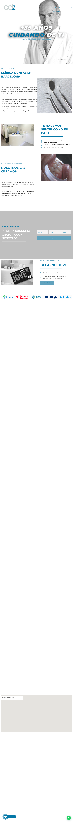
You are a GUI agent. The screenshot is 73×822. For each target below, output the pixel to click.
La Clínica (56, 7)
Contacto (56, 11)
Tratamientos (58, 3)
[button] (69, 818)
